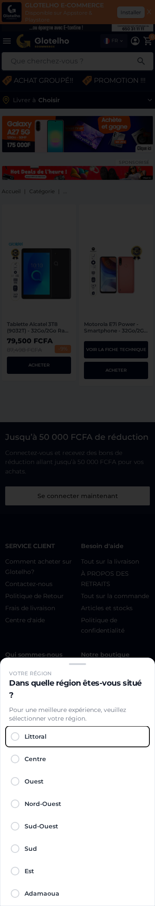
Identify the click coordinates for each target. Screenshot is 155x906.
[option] (77, 736)
